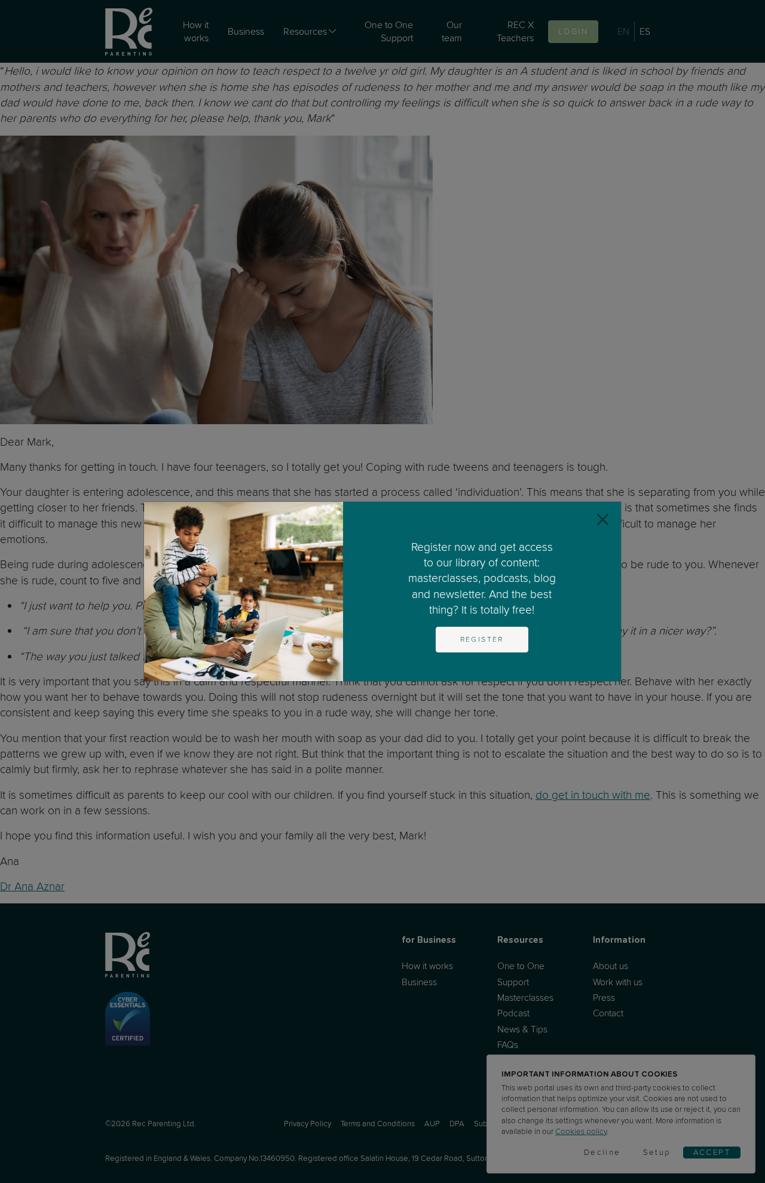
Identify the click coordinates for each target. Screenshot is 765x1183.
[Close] (602, 520)
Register (482, 639)
